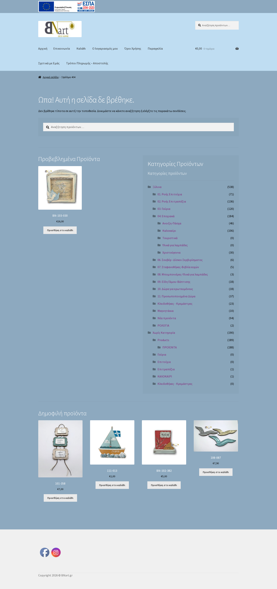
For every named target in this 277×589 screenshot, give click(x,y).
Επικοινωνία (61, 48)
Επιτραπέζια (166, 369)
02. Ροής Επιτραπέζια (172, 201)
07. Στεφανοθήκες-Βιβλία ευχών (178, 267)
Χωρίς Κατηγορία (164, 332)
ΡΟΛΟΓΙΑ (163, 325)
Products (163, 340)
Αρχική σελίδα (51, 77)
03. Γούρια (164, 209)
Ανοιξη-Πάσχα (171, 223)
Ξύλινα (157, 187)
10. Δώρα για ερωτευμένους (175, 289)
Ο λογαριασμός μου (105, 48)
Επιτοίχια (164, 362)
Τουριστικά (170, 238)
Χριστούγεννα (171, 252)
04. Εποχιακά (166, 216)
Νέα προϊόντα (167, 318)
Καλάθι (81, 48)
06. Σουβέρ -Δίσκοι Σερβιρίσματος (180, 260)
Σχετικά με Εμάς (49, 63)
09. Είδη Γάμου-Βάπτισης (174, 282)
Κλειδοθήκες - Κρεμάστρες (175, 303)
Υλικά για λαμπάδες (175, 245)
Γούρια (162, 354)
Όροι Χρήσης (132, 48)
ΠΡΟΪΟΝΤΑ (169, 347)
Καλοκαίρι (169, 230)
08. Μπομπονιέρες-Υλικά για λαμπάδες (183, 274)
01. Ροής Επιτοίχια (170, 194)
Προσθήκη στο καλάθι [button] (60, 230)
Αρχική (42, 48)
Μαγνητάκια (166, 311)
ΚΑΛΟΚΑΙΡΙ (165, 376)
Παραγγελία (155, 48)
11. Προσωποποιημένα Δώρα (176, 296)
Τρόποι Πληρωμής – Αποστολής (87, 63)
